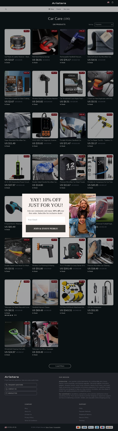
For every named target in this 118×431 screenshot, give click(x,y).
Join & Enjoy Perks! (46, 228)
